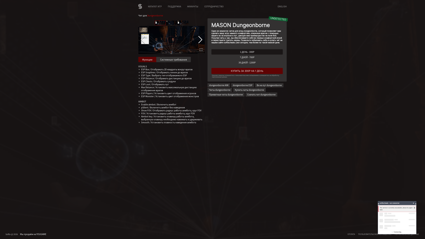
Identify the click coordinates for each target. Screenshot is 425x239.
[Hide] (415, 203)
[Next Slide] (200, 39)
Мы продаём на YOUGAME (33, 234)
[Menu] (378, 203)
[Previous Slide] (142, 39)
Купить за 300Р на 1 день (247, 71)
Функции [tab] (147, 59)
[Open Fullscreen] (201, 50)
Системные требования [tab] (173, 59)
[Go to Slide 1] (160, 22)
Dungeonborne (155, 15)
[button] (171, 40)
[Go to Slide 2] (171, 23)
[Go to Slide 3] (182, 23)
